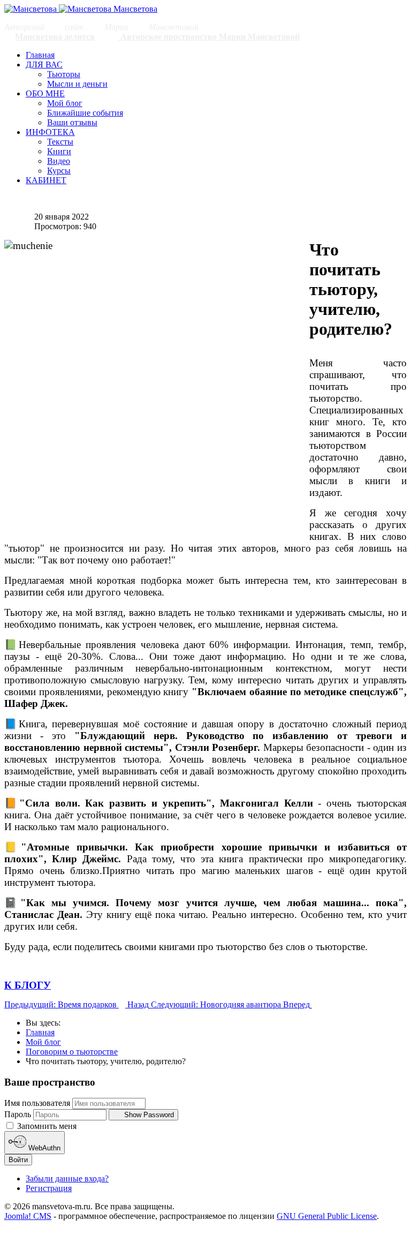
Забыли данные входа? (67, 1178)
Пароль (17, 1114)
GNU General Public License (327, 1216)
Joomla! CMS (27, 1216)
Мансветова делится (55, 36)
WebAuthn (43, 1148)
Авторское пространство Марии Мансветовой (209, 36)
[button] (44, 64)
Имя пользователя (37, 1103)
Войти (18, 1160)
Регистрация (49, 1188)
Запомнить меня (46, 1126)
